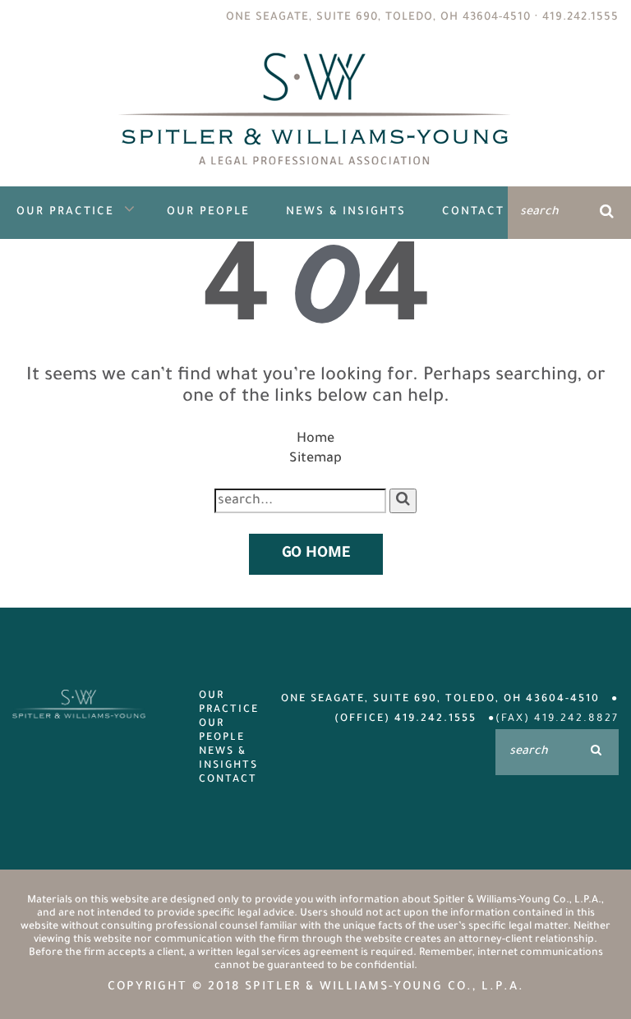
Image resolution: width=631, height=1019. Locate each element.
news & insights (225, 759)
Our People (208, 212)
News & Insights (346, 212)
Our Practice (65, 212)
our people (222, 731)
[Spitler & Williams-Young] (315, 176)
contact (225, 780)
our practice (225, 703)
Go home (316, 554)
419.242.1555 (580, 17)
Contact (473, 212)
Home (315, 439)
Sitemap (315, 459)
